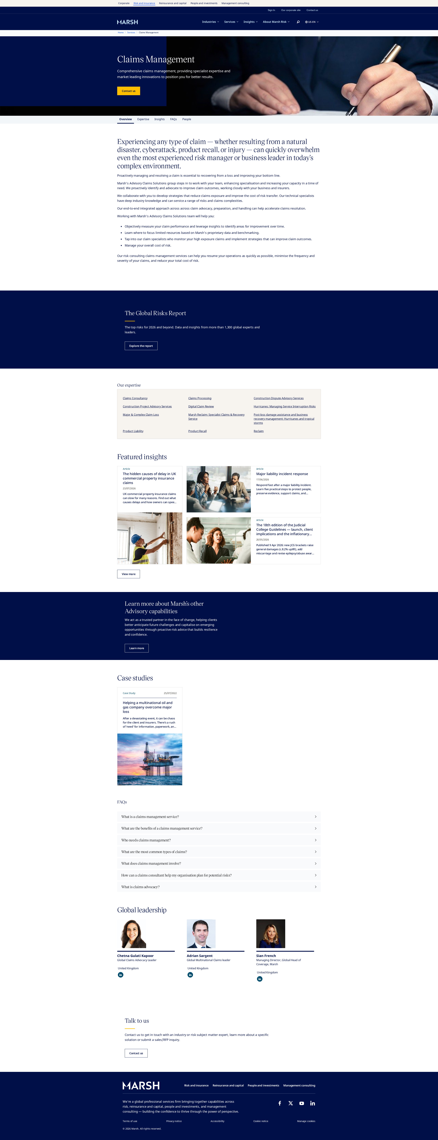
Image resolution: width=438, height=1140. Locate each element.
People (186, 119)
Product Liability (133, 431)
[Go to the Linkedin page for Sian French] (259, 979)
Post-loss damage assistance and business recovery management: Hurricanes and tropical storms (284, 419)
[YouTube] (302, 1103)
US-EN (311, 21)
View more (128, 574)
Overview (125, 119)
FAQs (173, 119)
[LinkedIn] (312, 1103)
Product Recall (197, 431)
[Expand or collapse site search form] (298, 22)
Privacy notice (174, 1121)
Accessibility (217, 1121)
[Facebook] (280, 1103)
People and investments (204, 3)
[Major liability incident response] (219, 489)
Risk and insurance (144, 3)
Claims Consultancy (135, 398)
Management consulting (235, 3)
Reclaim (259, 431)
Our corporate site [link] (290, 10)
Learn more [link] (136, 648)
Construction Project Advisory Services (147, 406)
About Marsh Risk (274, 22)
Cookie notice (260, 1121)
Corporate (124, 3)
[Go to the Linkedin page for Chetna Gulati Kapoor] (120, 975)
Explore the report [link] (141, 346)
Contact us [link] (312, 10)
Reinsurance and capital (172, 3)
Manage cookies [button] (306, 1121)
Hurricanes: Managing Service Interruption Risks (285, 406)
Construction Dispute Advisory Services (279, 398)
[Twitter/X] (291, 1103)
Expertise (143, 119)
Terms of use (130, 1121)
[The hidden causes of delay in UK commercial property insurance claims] (149, 538)
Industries (209, 22)
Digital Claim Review (201, 406)
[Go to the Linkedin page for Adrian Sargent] (190, 975)
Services (229, 22)
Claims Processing (199, 398)
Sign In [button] (271, 10)
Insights (249, 22)
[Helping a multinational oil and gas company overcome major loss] (149, 759)
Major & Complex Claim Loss (141, 415)
